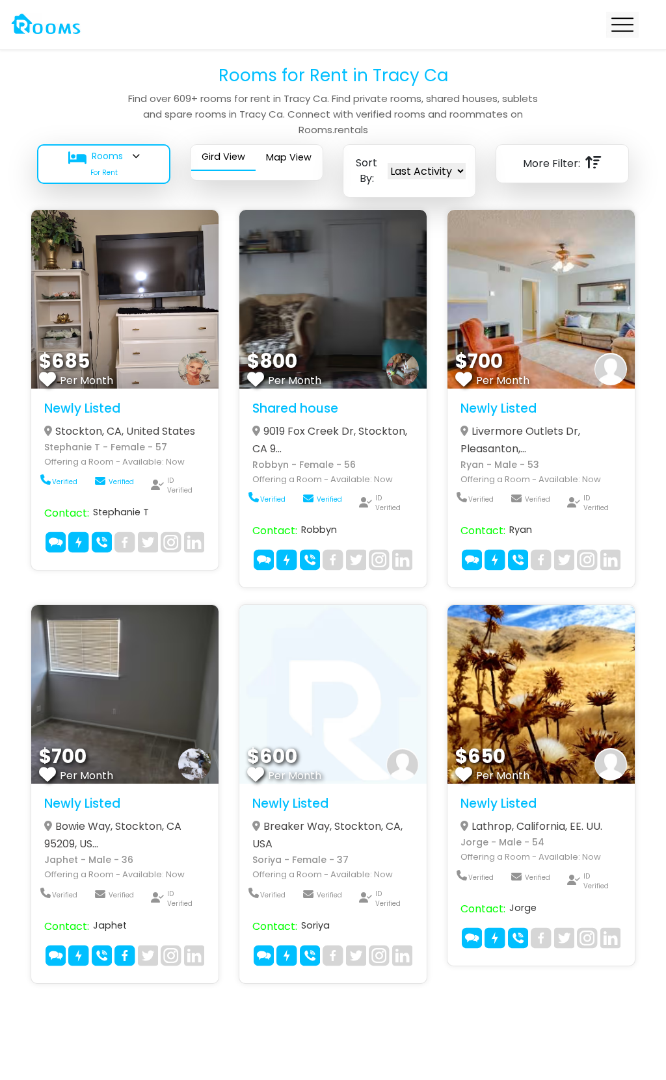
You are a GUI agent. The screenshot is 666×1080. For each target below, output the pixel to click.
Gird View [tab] (223, 156)
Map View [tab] (289, 157)
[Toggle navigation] (622, 24)
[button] (103, 164)
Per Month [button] (86, 380)
